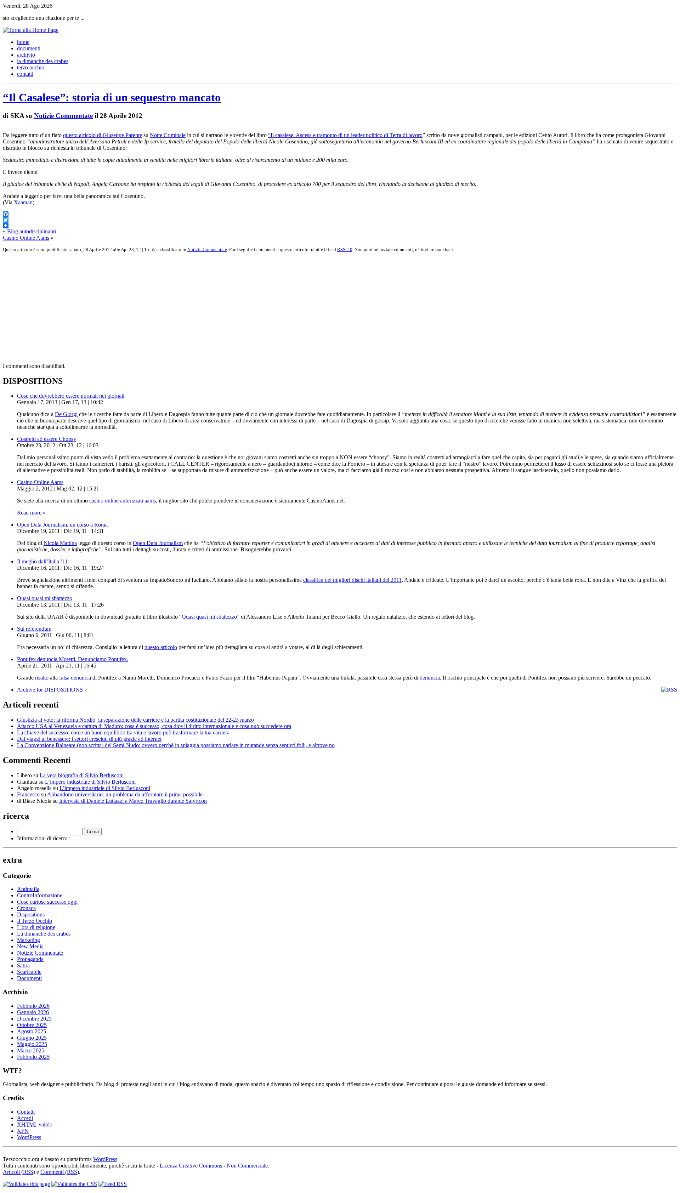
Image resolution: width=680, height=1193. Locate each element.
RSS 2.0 (344, 249)
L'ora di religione (36, 927)
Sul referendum (34, 629)
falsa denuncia (75, 678)
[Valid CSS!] (74, 1184)
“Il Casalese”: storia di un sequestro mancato (112, 97)
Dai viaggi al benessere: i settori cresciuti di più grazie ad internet (89, 739)
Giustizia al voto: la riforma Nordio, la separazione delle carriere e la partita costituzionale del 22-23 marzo (135, 720)
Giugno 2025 (32, 1038)
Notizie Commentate (63, 115)
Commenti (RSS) (59, 1172)
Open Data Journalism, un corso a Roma (62, 525)
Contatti (26, 1112)
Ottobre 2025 (32, 1025)
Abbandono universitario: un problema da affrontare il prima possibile (125, 794)
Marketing (28, 940)
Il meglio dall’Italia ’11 (42, 561)
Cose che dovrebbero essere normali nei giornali (70, 396)
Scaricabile (29, 972)
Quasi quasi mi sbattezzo (44, 598)
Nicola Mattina (60, 543)
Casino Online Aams (26, 238)
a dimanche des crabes (42, 61)
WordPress (29, 1137)
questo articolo (160, 647)
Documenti (29, 978)
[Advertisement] (215, 307)
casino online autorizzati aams (122, 501)
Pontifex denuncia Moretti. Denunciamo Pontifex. (72, 659)
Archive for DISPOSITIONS (50, 690)
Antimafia (28, 889)
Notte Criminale (168, 135)
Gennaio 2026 (33, 1012)
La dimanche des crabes (43, 934)
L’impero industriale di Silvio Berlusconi (90, 782)
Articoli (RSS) (19, 1172)
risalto (42, 678)
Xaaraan (23, 202)
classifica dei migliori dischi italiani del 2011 (352, 580)
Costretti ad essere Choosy (46, 439)
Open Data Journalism (158, 543)
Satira (23, 965)
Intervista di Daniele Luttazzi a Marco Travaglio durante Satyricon (133, 801)
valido (34, 1124)
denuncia (430, 678)
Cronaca (26, 908)
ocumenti (28, 48)
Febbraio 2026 (33, 1006)
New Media (30, 946)
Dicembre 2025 (34, 1019)
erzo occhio (30, 67)
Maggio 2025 (32, 1044)
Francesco (28, 794)
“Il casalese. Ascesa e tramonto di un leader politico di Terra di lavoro (345, 135)
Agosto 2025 (31, 1031)
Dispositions (31, 914)
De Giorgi (66, 414)
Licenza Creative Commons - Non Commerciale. (214, 1166)
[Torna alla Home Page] (30, 30)
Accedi (25, 1118)
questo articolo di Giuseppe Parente (102, 135)
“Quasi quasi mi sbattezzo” (209, 617)
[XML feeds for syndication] (112, 1184)
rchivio (26, 55)
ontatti (25, 74)
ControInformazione (39, 895)
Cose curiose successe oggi (47, 902)
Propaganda (30, 959)
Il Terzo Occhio (34, 921)
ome (23, 42)
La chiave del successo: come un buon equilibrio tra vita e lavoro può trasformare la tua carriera (123, 732)
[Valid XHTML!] (26, 1184)
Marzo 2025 (30, 1050)
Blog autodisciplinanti (31, 231)
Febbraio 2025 (33, 1057)
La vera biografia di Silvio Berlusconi (82, 775)
